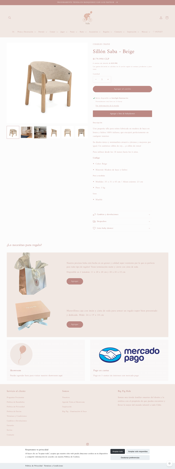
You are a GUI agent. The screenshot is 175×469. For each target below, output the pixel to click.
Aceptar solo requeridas (138, 451)
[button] (10, 18)
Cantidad (96, 74)
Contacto (10, 435)
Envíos (9, 430)
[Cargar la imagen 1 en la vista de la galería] (13, 132)
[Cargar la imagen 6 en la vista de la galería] (81, 132)
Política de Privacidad (34, 465)
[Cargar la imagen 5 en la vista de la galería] (67, 132)
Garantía (10, 425)
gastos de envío (101, 66)
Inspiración (67, 406)
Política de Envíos (14, 411)
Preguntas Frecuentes (15, 397)
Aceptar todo (117, 451)
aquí (60, 376)
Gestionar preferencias (130, 458)
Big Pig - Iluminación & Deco (74, 411)
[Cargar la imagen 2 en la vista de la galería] (26, 132)
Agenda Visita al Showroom (73, 402)
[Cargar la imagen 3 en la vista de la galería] (40, 132)
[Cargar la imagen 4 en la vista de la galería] (54, 132)
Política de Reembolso (16, 402)
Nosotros (66, 397)
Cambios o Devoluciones (17, 421)
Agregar (74, 281)
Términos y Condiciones (53, 465)
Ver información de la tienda (107, 105)
